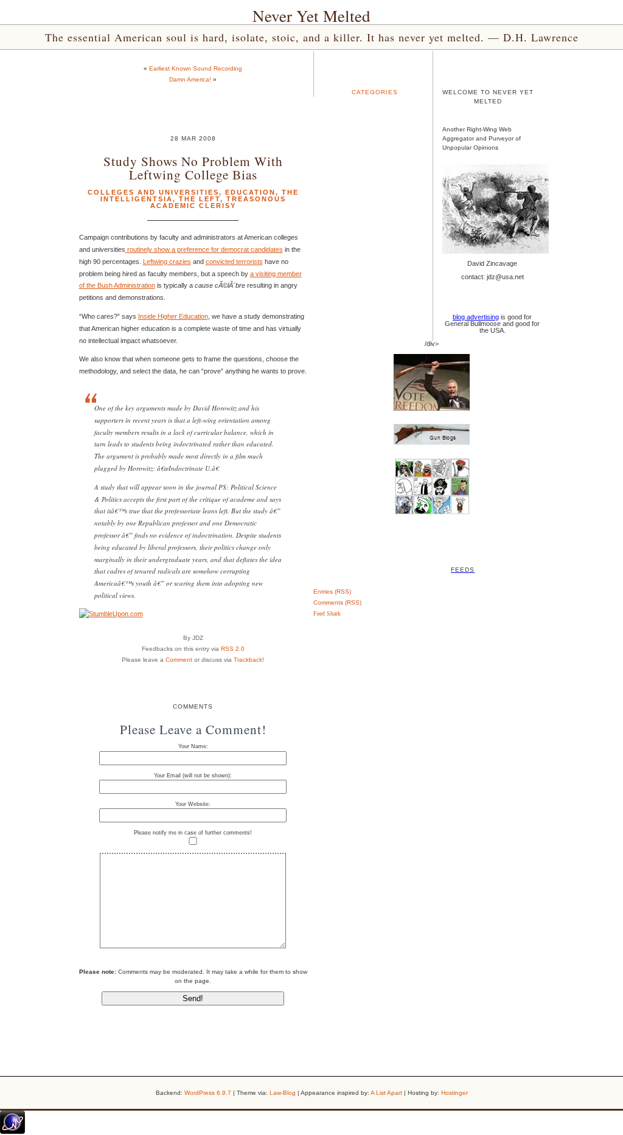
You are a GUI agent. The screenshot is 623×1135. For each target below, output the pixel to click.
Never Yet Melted (311, 16)
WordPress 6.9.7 (207, 1092)
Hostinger (454, 1092)
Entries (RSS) (332, 591)
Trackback (248, 659)
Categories (375, 92)
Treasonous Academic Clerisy (218, 202)
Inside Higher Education (173, 316)
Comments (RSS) (337, 602)
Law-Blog (283, 1092)
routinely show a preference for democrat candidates (204, 249)
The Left (199, 199)
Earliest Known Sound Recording (195, 68)
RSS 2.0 (233, 648)
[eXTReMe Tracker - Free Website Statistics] (12, 1131)
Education (250, 192)
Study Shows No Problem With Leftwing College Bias (193, 167)
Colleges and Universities (153, 192)
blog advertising (476, 317)
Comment (178, 659)
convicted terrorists (234, 261)
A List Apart (386, 1092)
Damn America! (190, 79)
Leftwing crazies (167, 261)
